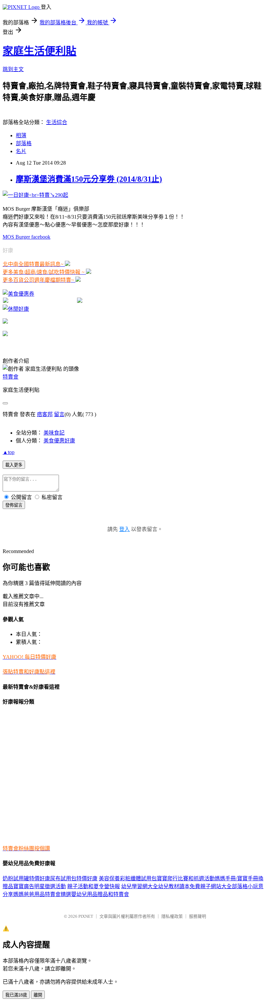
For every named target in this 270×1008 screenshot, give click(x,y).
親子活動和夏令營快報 (93, 886)
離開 (38, 995)
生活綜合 (56, 122)
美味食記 (54, 433)
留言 (59, 414)
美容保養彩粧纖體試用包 (128, 878)
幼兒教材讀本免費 (179, 886)
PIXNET (85, 916)
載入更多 (13, 465)
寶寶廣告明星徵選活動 (39, 886)
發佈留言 (13, 505)
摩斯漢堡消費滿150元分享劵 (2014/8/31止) (89, 179)
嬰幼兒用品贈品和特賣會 (100, 894)
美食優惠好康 (59, 440)
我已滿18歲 (16, 995)
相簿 (21, 135)
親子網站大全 (216, 886)
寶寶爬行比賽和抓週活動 (186, 878)
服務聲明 (197, 916)
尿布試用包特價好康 (73, 878)
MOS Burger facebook (26, 237)
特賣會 (10, 377)
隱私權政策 (172, 916)
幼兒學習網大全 (139, 886)
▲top (8, 452)
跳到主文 (13, 69)
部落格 (24, 143)
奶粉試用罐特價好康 (26, 878)
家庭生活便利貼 (39, 51)
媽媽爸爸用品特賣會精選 (42, 894)
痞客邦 (45, 414)
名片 (21, 151)
